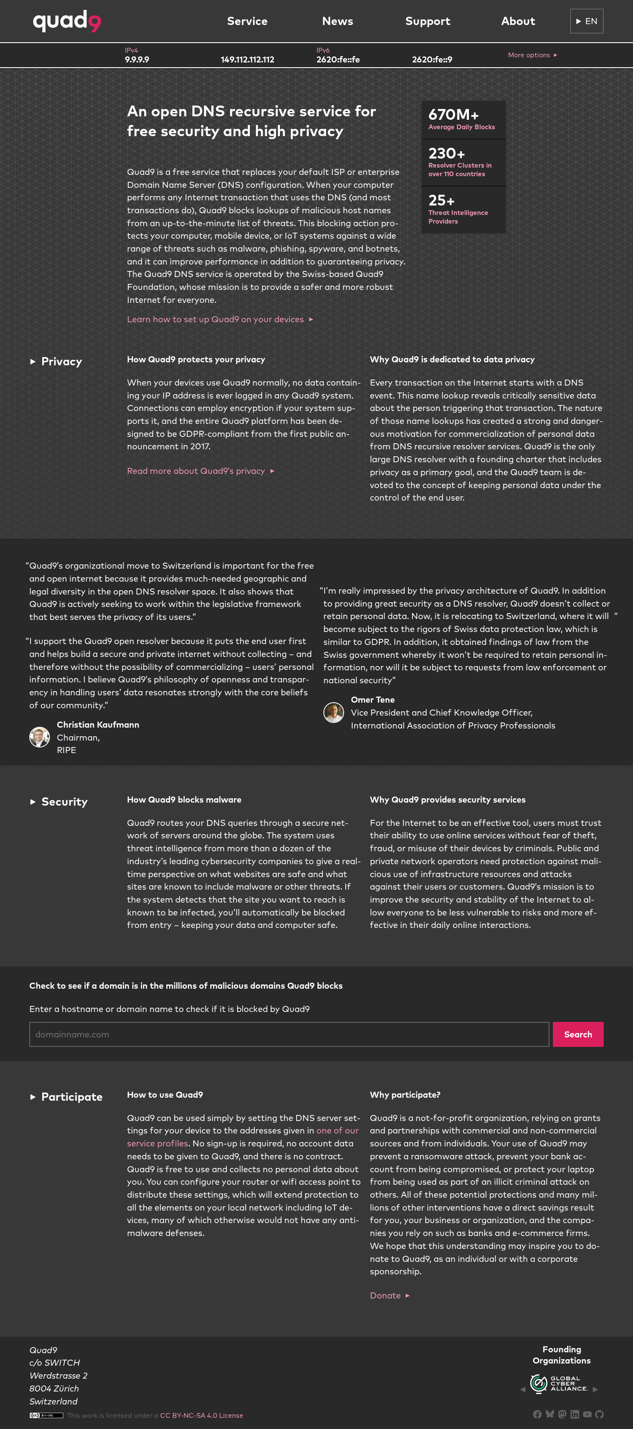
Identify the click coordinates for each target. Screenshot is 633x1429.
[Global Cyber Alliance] (559, 1389)
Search (578, 1034)
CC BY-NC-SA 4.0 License (201, 1415)
